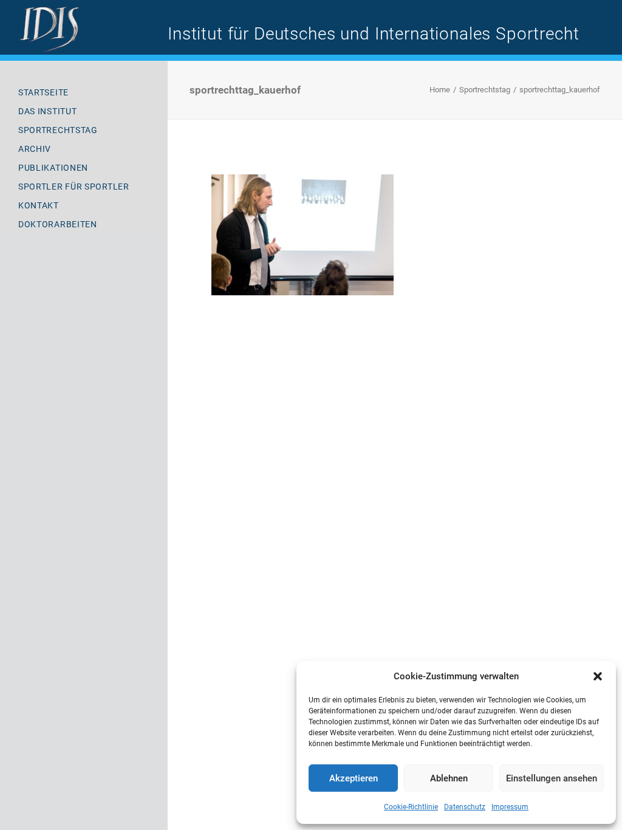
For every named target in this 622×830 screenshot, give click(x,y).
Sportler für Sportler (73, 186)
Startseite (43, 92)
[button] (598, 676)
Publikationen (53, 168)
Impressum (509, 807)
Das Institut (47, 111)
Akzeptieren (353, 778)
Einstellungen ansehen (551, 778)
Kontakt (38, 205)
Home (439, 89)
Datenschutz (464, 807)
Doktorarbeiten (57, 224)
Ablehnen (449, 778)
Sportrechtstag (58, 130)
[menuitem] (84, 92)
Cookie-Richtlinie (411, 807)
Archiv (34, 149)
